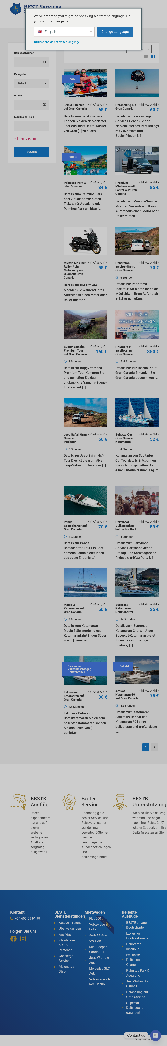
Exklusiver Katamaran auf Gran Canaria (74, 695)
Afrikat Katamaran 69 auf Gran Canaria (126, 694)
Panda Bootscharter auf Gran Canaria (75, 525)
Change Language (115, 31)
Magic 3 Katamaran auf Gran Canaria (74, 608)
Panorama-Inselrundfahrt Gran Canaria (125, 266)
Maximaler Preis (24, 116)
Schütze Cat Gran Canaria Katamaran (124, 438)
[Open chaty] (155, 1035)
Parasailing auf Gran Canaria (125, 106)
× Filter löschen (25, 138)
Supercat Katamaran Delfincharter (124, 608)
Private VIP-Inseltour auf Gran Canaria (124, 350)
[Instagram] (23, 938)
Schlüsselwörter (24, 52)
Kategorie (20, 74)
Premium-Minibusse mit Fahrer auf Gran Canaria (126, 188)
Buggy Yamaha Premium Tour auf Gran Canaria (75, 350)
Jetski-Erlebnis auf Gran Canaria (75, 106)
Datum (18, 95)
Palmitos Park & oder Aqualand (75, 184)
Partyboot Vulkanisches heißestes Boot (125, 525)
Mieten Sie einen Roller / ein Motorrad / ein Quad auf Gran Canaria (75, 270)
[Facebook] (13, 938)
